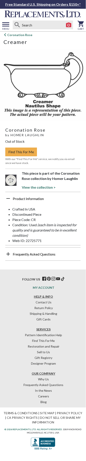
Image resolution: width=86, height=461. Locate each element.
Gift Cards (43, 319)
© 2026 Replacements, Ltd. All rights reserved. (33, 429)
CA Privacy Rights (22, 417)
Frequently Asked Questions (43, 385)
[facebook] (44, 279)
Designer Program (43, 363)
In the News (43, 390)
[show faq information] (8, 254)
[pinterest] (49, 279)
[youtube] (58, 279)
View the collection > (39, 187)
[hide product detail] (8, 198)
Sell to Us (43, 352)
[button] (43, 200)
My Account (43, 287)
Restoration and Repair (43, 346)
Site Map (47, 413)
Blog (43, 402)
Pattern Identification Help (43, 335)
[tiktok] (63, 279)
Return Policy (43, 308)
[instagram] (53, 279)
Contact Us (43, 302)
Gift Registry (43, 358)
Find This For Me (21, 152)
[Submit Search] (17, 25)
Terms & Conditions (21, 413)
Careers (43, 396)
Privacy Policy (69, 413)
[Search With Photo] (68, 25)
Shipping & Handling (43, 313)
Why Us (43, 379)
